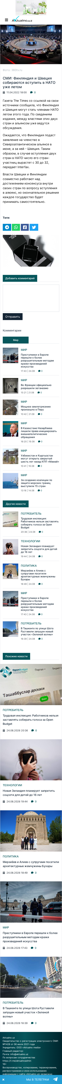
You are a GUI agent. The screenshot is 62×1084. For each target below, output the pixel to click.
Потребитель (31, 513)
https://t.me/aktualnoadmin (17, 1061)
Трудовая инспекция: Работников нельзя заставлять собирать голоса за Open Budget (40, 523)
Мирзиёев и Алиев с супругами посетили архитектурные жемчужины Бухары (38, 575)
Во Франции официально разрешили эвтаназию (36, 386)
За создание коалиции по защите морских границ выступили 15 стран (36, 483)
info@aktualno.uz (19, 1054)
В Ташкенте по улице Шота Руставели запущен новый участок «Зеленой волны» (37, 631)
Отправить (12, 316)
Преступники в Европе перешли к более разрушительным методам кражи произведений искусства (37, 360)
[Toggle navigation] (6, 20)
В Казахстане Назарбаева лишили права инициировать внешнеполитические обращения (39, 433)
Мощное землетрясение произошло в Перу (36, 408)
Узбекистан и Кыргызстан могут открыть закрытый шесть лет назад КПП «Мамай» (40, 458)
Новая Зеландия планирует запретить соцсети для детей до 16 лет (39, 549)
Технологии (30, 541)
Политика (29, 565)
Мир (24, 349)
